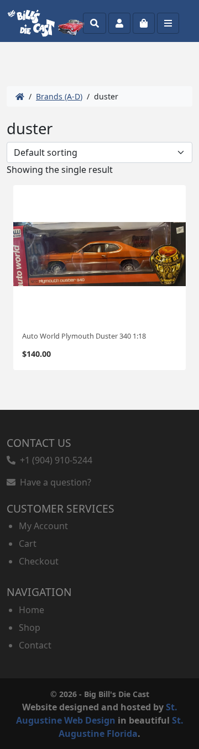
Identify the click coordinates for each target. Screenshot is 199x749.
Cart (27, 543)
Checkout (39, 561)
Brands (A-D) (59, 96)
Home (31, 610)
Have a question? (53, 482)
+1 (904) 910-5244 (53, 460)
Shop (29, 627)
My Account (43, 526)
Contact (35, 645)
